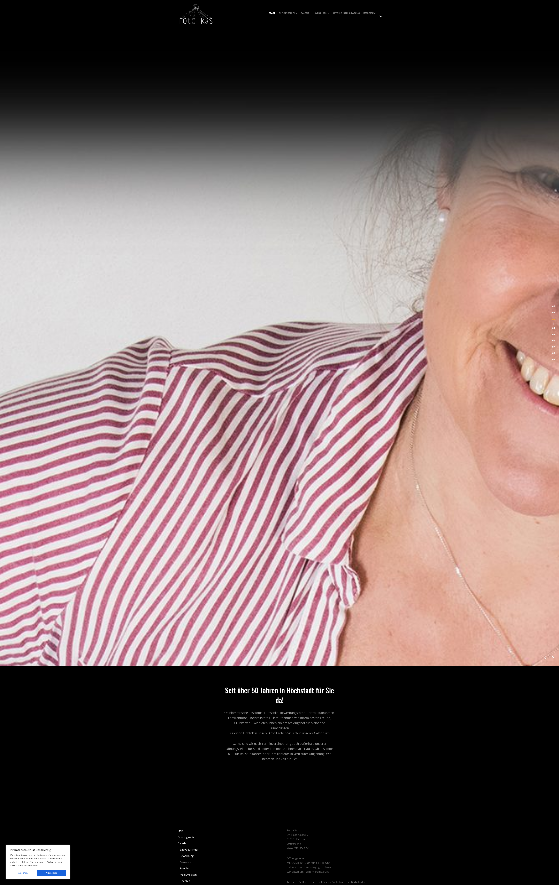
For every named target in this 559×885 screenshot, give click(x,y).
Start (272, 13)
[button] (553, 416)
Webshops (321, 13)
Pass (184, 858)
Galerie (305, 13)
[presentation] (545, 877)
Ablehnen (23, 872)
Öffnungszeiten (288, 13)
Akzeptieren (52, 872)
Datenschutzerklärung (346, 13)
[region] (38, 862)
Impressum (369, 13)
